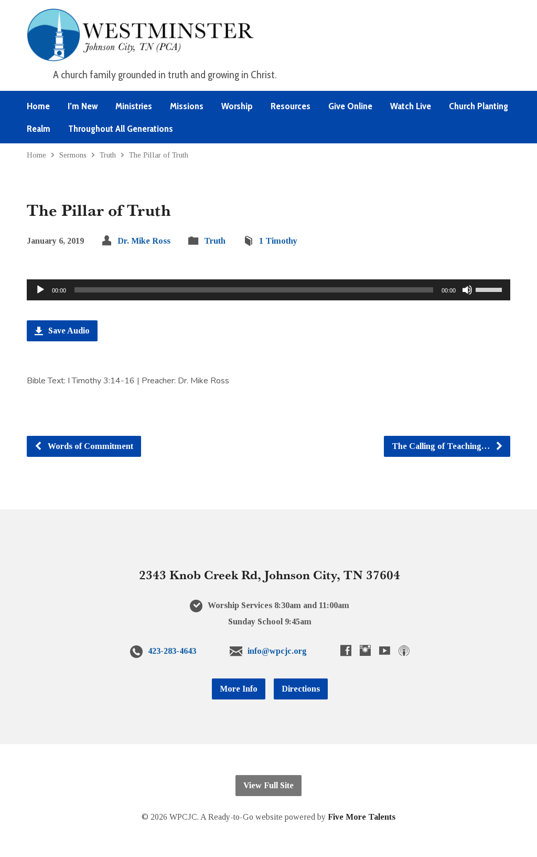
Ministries (133, 106)
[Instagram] (365, 650)
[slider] (490, 288)
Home (38, 106)
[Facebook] (345, 650)
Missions (186, 106)
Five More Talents (361, 816)
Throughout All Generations (120, 128)
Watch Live (410, 106)
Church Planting (478, 106)
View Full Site (268, 785)
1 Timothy (278, 240)
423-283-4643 (172, 650)
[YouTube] (384, 650)
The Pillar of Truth (158, 154)
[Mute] (467, 290)
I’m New (83, 106)
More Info (238, 688)
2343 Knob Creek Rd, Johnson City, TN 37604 (269, 574)
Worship (237, 106)
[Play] (40, 290)
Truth (108, 154)
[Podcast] (404, 650)
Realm (38, 128)
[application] (268, 289)
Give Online (350, 106)
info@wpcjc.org (277, 650)
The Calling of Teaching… (442, 446)
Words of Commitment (89, 446)
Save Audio (68, 330)
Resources (290, 106)
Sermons (73, 154)
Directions (301, 688)
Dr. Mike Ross (143, 240)
